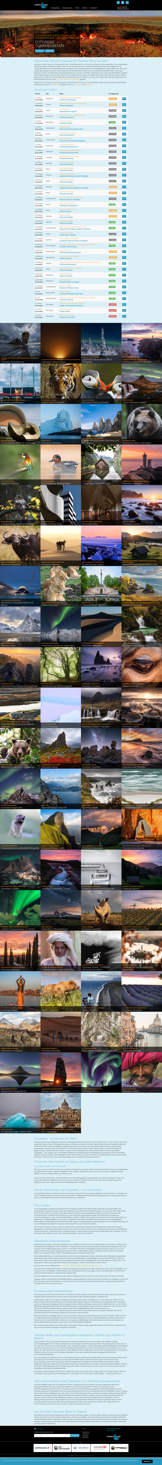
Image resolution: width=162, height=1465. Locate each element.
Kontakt (93, 8)
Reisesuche (67, 8)
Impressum (85, 1434)
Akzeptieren (147, 1461)
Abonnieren (74, 1435)
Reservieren (49, 51)
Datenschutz (85, 1432)
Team (77, 8)
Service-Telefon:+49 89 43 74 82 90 (123, 8)
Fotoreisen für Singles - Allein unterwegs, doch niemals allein (81, 1266)
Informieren (39, 51)
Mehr (84, 8)
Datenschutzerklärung (75, 1460)
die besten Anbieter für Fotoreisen (68, 79)
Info (124, 98)
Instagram (78, 85)
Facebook (88, 85)
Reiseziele (55, 8)
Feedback (85, 1435)
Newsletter (54, 85)
